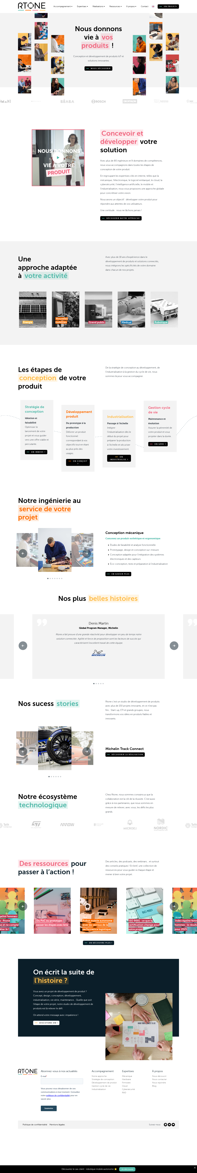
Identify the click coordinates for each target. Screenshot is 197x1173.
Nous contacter (159, 1079)
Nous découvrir (100, 68)
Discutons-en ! (48, 1023)
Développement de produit (104, 1083)
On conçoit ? (79, 462)
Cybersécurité (128, 1089)
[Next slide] (86, 553)
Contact (144, 6)
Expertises (81, 6)
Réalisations (98, 6)
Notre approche (99, 1076)
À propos (130, 6)
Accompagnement (62, 6)
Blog (154, 1086)
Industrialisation (99, 1089)
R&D (124, 1093)
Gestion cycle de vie (101, 1086)
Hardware (126, 1079)
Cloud (124, 1086)
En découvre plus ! (100, 943)
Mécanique (127, 1076)
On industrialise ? (119, 458)
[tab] (47, 578)
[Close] (195, 1167)
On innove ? (38, 452)
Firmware (126, 1083)
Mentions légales (57, 1125)
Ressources (114, 6)
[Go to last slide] (23, 553)
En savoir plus (120, 574)
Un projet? (170, 6)
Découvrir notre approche (123, 218)
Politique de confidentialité (35, 1125)
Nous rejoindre (159, 1083)
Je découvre (127, 1169)
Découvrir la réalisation (127, 755)
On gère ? (160, 444)
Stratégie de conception (103, 1079)
